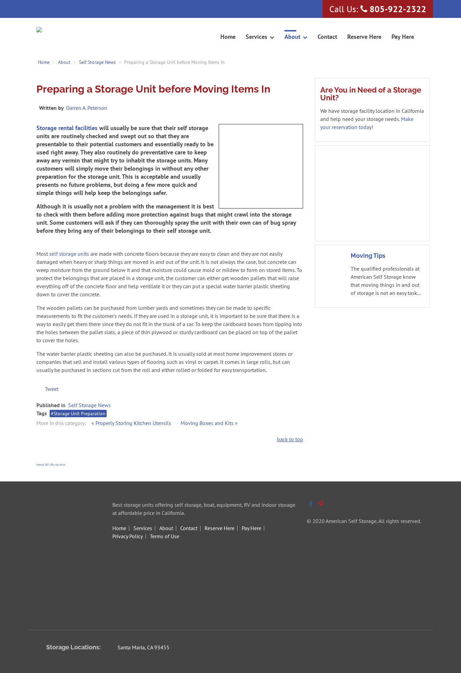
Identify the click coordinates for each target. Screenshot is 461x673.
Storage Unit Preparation (79, 413)
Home (119, 528)
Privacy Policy (127, 536)
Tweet (51, 388)
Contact (188, 528)
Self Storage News (89, 405)
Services (142, 528)
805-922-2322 (398, 9)
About (166, 528)
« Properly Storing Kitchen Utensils (131, 423)
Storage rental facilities (67, 128)
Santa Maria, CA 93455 (143, 647)
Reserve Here (220, 528)
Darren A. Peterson (86, 107)
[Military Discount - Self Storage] (372, 192)
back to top (290, 439)
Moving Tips (368, 255)
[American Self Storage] (64, 30)
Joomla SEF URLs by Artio (50, 464)
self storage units (69, 253)
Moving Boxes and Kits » (209, 423)
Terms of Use (164, 536)
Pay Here (251, 528)
